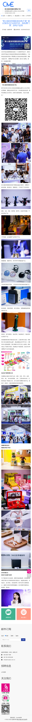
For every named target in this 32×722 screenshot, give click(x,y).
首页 (3, 15)
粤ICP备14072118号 (22, 719)
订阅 (23, 639)
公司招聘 (3, 672)
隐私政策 (12, 717)
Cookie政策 (19, 717)
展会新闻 (17, 15)
